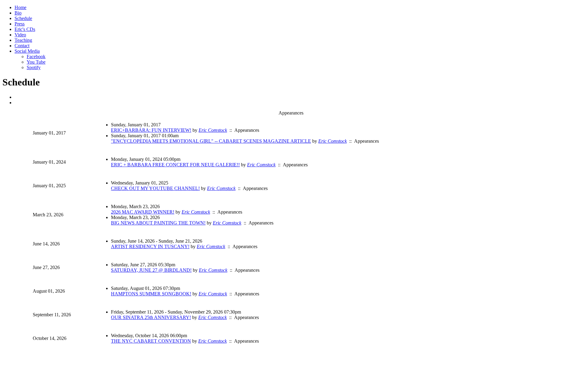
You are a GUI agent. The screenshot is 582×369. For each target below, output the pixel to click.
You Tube (36, 62)
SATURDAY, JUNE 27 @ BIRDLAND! (151, 270)
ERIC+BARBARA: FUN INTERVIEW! (151, 130)
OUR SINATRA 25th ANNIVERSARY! (151, 317)
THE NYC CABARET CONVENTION (151, 341)
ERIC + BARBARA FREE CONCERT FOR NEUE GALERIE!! (175, 164)
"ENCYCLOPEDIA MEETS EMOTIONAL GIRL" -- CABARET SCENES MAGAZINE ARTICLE (211, 141)
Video (20, 34)
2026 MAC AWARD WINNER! (142, 211)
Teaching (23, 40)
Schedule (23, 18)
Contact (22, 45)
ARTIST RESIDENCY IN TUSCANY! (150, 246)
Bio (18, 12)
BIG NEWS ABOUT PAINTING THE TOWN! (158, 222)
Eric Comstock (213, 130)
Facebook (36, 56)
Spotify (34, 67)
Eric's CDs (25, 29)
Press (20, 23)
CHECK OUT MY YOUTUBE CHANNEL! (155, 188)
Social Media (27, 51)
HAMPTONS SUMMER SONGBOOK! (151, 293)
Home (20, 7)
